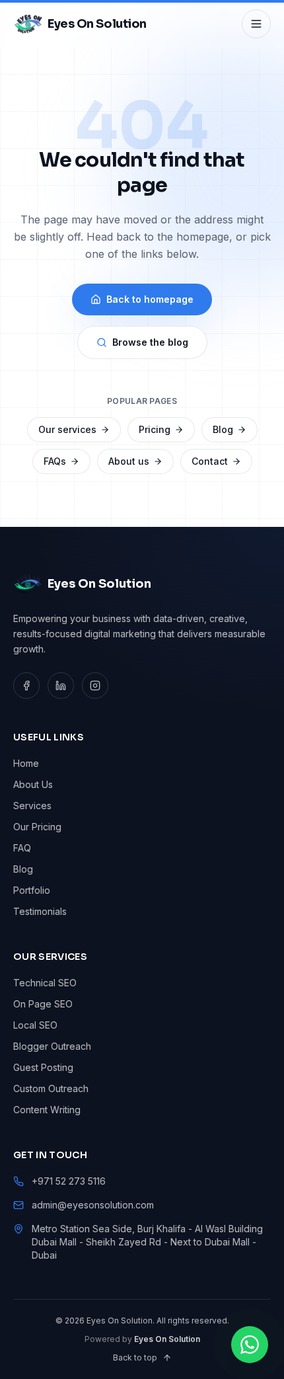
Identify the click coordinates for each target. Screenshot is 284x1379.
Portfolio (31, 890)
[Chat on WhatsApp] (249, 1344)
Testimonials (40, 911)
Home (26, 763)
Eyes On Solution (167, 1339)
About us (128, 461)
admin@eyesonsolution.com (93, 1204)
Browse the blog (150, 342)
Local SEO (35, 1025)
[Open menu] (256, 23)
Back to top (135, 1357)
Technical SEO (45, 982)
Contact (210, 461)
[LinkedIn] (61, 685)
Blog (223, 429)
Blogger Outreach (52, 1046)
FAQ (22, 847)
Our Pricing (37, 826)
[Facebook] (26, 685)
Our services (67, 429)
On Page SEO (43, 1003)
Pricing (154, 429)
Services (32, 805)
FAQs (55, 461)
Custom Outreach (51, 1088)
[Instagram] (95, 685)
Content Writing (47, 1109)
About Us (33, 784)
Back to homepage (150, 299)
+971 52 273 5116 (69, 1181)
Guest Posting (43, 1067)
